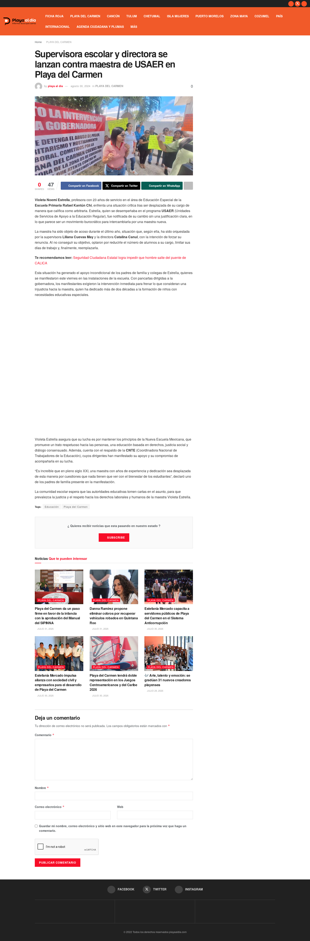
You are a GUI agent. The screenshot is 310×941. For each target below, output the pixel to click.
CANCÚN (113, 16)
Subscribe (116, 537)
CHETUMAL (152, 16)
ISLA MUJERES (178, 16)
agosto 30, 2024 (80, 86)
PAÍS (279, 16)
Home (38, 42)
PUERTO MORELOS (209, 16)
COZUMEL (262, 16)
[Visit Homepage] (19, 21)
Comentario (44, 735)
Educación (52, 506)
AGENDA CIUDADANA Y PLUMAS (100, 26)
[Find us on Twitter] (297, 3)
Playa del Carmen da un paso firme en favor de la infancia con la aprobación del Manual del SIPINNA (57, 615)
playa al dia (55, 86)
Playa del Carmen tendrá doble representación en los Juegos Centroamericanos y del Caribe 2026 (113, 682)
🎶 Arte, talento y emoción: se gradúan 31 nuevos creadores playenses (167, 680)
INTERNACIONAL (57, 26)
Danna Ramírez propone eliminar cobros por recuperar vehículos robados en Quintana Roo (114, 615)
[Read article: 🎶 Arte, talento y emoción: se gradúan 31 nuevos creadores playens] (168, 653)
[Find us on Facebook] (291, 3)
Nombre (42, 788)
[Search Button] (305, 21)
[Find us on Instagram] (304, 3)
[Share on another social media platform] (188, 186)
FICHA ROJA (54, 16)
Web (120, 807)
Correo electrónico (50, 807)
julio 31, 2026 (45, 628)
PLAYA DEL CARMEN (85, 16)
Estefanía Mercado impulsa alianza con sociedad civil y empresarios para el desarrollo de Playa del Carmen (58, 682)
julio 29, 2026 (154, 690)
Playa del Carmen (76, 506)
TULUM (131, 16)
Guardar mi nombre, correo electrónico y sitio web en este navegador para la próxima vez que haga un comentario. (112, 828)
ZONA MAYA (239, 16)
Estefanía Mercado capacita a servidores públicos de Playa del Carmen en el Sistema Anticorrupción (166, 615)
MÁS (134, 26)
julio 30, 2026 (154, 628)
